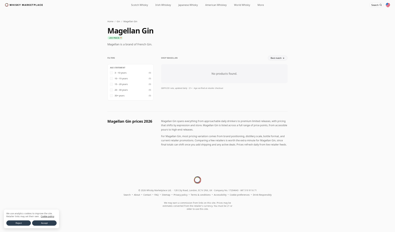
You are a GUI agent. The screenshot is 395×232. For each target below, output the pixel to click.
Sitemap (166, 194)
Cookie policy (47, 216)
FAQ (156, 194)
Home (110, 21)
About (137, 194)
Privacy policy (180, 194)
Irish (163, 5)
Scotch (139, 5)
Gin (118, 21)
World (242, 5)
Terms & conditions (201, 194)
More (261, 5)
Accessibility (220, 194)
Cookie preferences (240, 194)
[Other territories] (388, 5)
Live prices (114, 38)
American (216, 5)
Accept (44, 223)
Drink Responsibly (262, 194)
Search (127, 194)
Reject (19, 223)
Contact (147, 194)
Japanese (188, 5)
